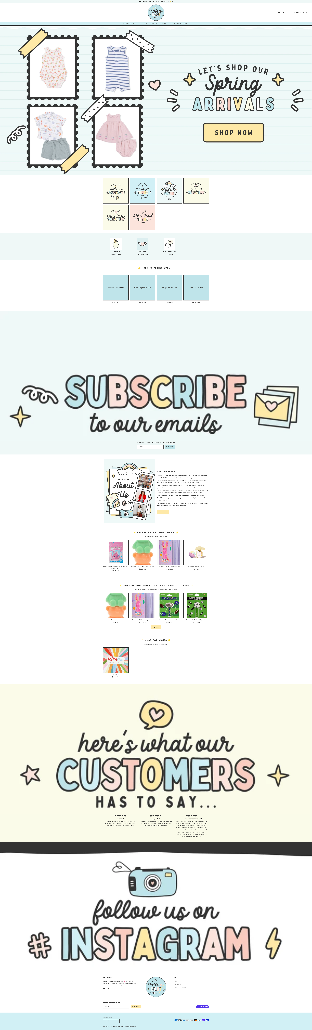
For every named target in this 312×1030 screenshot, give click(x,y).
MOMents (116, 674)
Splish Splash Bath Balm (196, 567)
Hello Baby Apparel (112, 1026)
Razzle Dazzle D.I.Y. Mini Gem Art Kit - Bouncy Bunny (115, 567)
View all (156, 627)
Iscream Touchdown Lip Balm (169, 620)
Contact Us (177, 984)
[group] (156, 100)
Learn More (162, 512)
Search (176, 981)
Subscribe (169, 447)
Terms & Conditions (180, 987)
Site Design (121, 1026)
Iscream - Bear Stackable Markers (142, 567)
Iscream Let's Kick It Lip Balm (196, 620)
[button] (6, 12)
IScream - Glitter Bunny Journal (169, 567)
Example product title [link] (116, 288)
